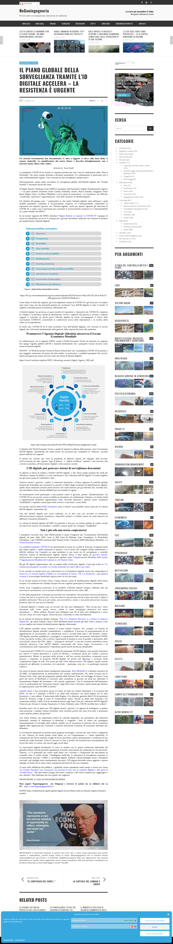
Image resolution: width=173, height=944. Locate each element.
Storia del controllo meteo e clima (137, 165)
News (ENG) (123, 157)
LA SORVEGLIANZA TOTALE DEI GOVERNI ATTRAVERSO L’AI (63, 908)
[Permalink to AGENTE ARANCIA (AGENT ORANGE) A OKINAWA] (124, 489)
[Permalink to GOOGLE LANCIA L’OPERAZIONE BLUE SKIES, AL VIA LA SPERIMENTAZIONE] (138, 46)
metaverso (23, 574)
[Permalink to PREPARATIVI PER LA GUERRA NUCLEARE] (124, 613)
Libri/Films (123, 233)
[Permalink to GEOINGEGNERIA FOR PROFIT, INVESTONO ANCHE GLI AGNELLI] (148, 524)
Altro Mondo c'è (125, 239)
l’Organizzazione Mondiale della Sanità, (90, 557)
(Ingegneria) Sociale (28, 63)
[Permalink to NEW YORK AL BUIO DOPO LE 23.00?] (138, 524)
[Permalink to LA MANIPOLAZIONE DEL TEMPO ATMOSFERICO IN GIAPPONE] (138, 275)
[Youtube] (146, 2)
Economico (128, 194)
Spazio (126, 218)
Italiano (27, 4)
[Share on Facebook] (98, 100)
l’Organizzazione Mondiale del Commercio (37, 560)
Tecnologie (123, 200)
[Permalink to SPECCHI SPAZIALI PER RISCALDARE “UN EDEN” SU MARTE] (138, 631)
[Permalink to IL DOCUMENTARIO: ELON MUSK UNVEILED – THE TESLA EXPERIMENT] (148, 684)
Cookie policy (9, 940)
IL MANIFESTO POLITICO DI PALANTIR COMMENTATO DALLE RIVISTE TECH (94, 910)
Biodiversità (128, 224)
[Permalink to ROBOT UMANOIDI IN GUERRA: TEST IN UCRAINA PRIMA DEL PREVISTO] (35, 46)
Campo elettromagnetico (128, 236)
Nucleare (127, 215)
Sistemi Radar (129, 203)
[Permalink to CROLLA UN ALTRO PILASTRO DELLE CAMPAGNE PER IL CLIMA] (148, 542)
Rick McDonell (78, 671)
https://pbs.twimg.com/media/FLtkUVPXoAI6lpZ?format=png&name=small (63, 445)
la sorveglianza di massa (65, 574)
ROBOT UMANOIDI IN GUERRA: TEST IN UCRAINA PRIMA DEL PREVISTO (35, 33)
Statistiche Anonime (155, 920)
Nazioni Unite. (67, 560)
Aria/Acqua (128, 188)
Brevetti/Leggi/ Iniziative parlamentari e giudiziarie (129, 339)
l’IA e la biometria (86, 574)
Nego (154, 927)
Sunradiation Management (134, 209)
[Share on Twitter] (102, 100)
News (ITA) (123, 154)
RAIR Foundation (49, 506)
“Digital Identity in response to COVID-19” (77, 216)
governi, (95, 554)
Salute (126, 229)
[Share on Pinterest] (106, 100)
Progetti (127, 176)
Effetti (121, 221)
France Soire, (47, 581)
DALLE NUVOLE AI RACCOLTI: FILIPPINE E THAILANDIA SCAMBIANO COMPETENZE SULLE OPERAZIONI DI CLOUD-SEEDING (69, 35)
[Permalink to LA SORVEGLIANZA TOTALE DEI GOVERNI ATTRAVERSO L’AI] (138, 595)
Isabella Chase (25, 691)
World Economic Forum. (30, 542)
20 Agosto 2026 (59, 42)
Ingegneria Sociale (126, 151)
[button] (168, 914)
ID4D (82, 540)
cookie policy (20, 940)
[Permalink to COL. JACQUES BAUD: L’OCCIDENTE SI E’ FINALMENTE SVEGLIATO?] (138, 418)
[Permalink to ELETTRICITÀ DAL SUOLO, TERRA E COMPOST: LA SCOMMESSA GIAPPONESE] (138, 719)
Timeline (122, 163)
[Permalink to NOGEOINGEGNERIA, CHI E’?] (124, 418)
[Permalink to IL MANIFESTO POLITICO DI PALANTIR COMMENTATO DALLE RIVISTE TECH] (148, 595)
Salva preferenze (155, 933)
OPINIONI (123, 148)
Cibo (125, 185)
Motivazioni (123, 182)
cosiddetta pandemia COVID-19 (36, 547)
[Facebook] (142, 2)
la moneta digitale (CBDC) (41, 574)
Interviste (122, 160)
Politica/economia (130, 227)
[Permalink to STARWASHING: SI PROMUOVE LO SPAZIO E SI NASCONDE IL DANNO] (148, 648)
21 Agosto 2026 (25, 37)
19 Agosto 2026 (128, 37)
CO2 (125, 212)
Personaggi (128, 179)
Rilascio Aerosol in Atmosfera (135, 206)
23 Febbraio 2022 (28, 101)
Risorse (126, 191)
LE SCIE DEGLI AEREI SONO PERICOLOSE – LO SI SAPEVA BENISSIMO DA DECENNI (101, 34)
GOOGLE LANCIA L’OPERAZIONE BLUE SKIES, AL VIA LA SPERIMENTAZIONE (138, 33)
